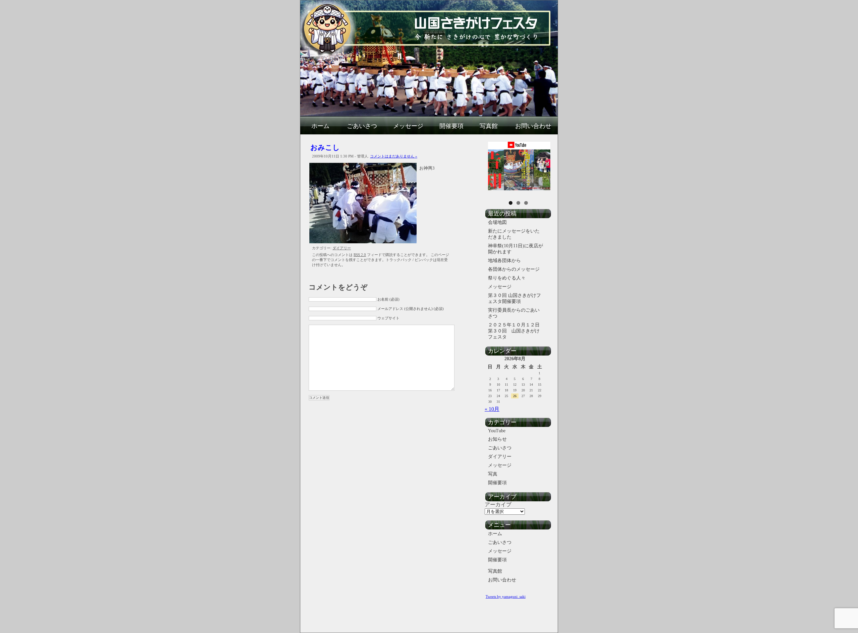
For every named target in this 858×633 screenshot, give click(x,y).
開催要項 (451, 126)
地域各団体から (504, 260)
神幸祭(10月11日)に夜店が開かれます (515, 248)
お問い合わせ (533, 126)
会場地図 (497, 222)
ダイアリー (341, 248)
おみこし (325, 147)
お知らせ (497, 439)
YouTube (496, 430)
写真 (492, 474)
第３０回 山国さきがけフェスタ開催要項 (514, 298)
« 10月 (492, 409)
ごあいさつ (362, 126)
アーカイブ (498, 504)
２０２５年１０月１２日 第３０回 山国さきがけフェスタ (516, 330)
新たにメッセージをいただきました (514, 234)
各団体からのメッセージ (514, 269)
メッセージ (408, 126)
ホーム (320, 126)
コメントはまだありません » (393, 156)
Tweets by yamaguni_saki (506, 596)
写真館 (489, 126)
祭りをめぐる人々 (507, 277)
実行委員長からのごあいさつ (514, 313)
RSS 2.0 (360, 255)
